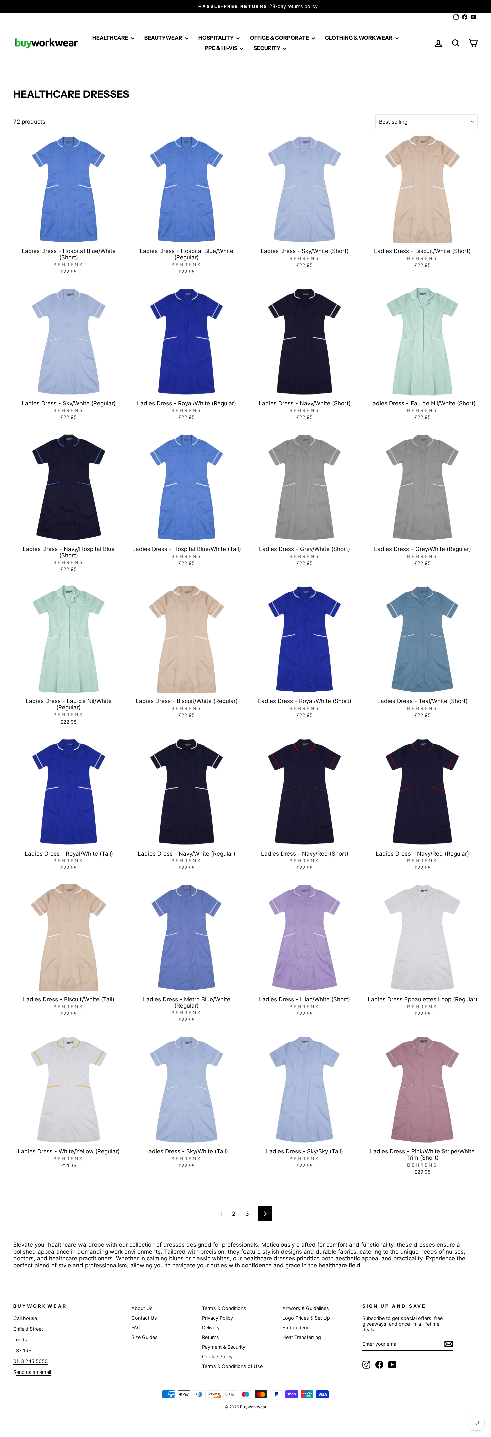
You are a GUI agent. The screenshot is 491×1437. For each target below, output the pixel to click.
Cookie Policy (217, 1356)
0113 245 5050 (30, 1361)
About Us (142, 1308)
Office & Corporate (280, 37)
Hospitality (216, 37)
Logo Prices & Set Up (306, 1318)
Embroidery (295, 1327)
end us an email (33, 1372)
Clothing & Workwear (359, 37)
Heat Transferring (301, 1337)
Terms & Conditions (224, 1308)
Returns (210, 1337)
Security (267, 48)
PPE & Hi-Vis (221, 48)
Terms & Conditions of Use (232, 1366)
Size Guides (144, 1337)
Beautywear (163, 37)
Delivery (211, 1327)
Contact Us (144, 1318)
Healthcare (110, 37)
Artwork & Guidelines (305, 1308)
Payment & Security (224, 1347)
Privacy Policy (217, 1318)
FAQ (136, 1327)
